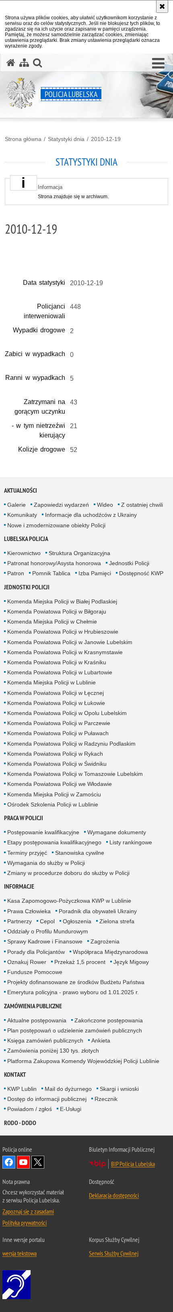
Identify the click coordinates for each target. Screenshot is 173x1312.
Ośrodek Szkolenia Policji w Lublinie (52, 804)
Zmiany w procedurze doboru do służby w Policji (68, 873)
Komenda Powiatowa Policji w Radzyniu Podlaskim (71, 743)
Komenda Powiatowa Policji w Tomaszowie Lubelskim (75, 774)
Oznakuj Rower (26, 962)
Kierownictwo (24, 553)
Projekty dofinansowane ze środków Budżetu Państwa (75, 982)
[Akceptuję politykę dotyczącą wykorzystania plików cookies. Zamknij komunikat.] (162, 6)
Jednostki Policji (129, 563)
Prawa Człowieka (29, 911)
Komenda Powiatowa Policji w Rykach (55, 753)
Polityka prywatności (24, 1223)
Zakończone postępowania (108, 1020)
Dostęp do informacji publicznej (46, 1099)
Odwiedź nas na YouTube (23, 1162)
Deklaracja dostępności (114, 1195)
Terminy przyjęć (27, 853)
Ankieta (100, 1040)
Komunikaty (22, 515)
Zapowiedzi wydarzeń (61, 505)
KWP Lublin (22, 1089)
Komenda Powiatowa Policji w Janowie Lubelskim (69, 642)
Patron (15, 573)
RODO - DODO (20, 1123)
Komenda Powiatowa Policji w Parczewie (58, 723)
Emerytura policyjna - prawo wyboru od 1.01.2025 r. (73, 992)
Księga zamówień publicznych (45, 1040)
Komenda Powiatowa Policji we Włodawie (59, 784)
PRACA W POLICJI (23, 818)
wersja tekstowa (19, 1253)
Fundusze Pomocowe (34, 972)
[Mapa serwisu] (24, 63)
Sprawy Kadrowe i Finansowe (44, 941)
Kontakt (15, 1074)
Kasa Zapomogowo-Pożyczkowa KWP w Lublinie (69, 900)
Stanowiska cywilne (79, 853)
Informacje (19, 886)
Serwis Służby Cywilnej (113, 1253)
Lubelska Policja (26, 539)
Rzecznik (106, 1099)
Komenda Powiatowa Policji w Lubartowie (59, 672)
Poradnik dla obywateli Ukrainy (98, 911)
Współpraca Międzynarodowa (110, 952)
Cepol (47, 921)
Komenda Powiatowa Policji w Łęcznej (55, 693)
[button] (158, 63)
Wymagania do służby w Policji (46, 863)
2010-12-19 (106, 139)
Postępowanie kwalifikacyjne (43, 832)
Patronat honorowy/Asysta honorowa (54, 563)
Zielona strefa (116, 921)
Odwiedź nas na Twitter (37, 1162)
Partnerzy (19, 921)
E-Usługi (70, 1109)
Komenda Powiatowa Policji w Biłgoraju (56, 611)
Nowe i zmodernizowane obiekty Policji (56, 525)
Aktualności (20, 490)
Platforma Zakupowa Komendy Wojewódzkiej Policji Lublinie (83, 1061)
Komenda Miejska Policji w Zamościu (54, 794)
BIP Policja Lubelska (133, 1164)
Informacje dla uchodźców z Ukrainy (91, 515)
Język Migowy (131, 962)
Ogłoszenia (77, 921)
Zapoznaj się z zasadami (28, 1211)
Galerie (16, 505)
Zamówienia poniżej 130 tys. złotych (53, 1050)
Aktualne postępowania (36, 1020)
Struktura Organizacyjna (79, 553)
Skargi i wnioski (119, 1089)
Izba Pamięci (94, 573)
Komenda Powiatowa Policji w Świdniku (57, 764)
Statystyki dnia (66, 139)
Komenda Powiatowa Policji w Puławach (58, 733)
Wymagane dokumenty (116, 832)
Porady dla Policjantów (36, 952)
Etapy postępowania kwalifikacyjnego (54, 842)
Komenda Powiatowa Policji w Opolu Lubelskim (67, 713)
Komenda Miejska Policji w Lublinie (51, 682)
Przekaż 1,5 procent (79, 962)
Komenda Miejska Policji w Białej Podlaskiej (62, 601)
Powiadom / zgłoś (29, 1109)
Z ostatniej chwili (142, 505)
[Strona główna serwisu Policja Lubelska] (10, 63)
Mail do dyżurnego (68, 1089)
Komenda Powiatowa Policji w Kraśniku (56, 662)
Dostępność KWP (141, 573)
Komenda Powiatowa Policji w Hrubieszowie (62, 631)
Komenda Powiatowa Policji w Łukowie (56, 703)
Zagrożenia (105, 941)
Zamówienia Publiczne (33, 1006)
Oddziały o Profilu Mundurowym (47, 931)
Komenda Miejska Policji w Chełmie (52, 621)
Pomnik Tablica (51, 573)
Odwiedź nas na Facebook (8, 1162)
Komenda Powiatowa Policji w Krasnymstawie (65, 652)
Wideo (105, 505)
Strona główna (23, 139)
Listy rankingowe (130, 842)
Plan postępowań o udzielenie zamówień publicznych (74, 1030)
